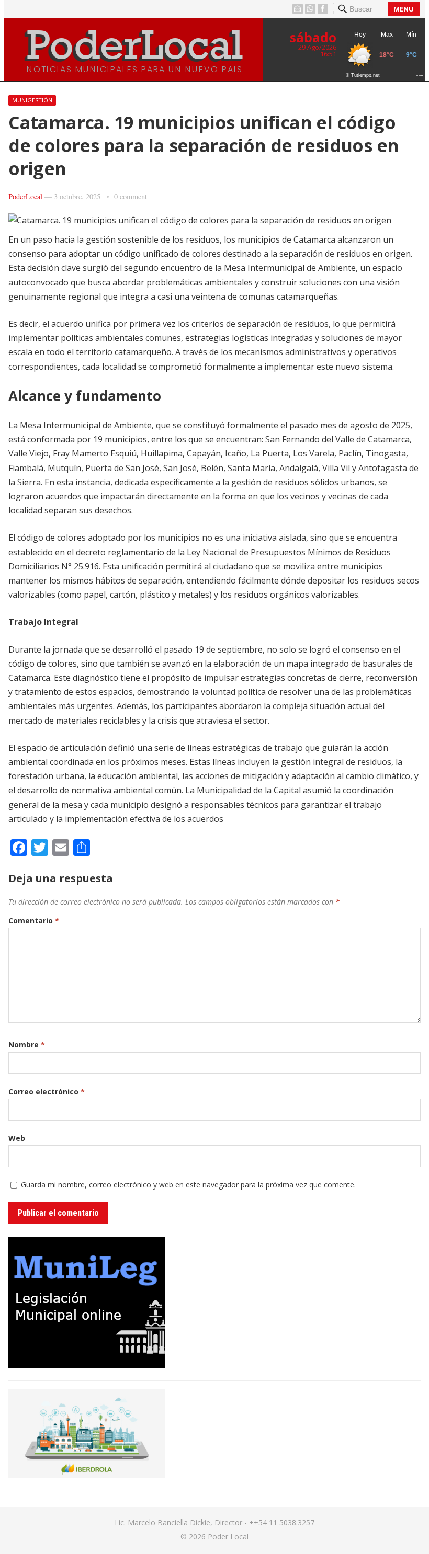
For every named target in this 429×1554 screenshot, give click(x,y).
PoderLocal (25, 196)
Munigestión (32, 100)
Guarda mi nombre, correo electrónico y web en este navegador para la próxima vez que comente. (188, 1185)
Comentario (33, 920)
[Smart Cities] (86, 1475)
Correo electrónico (46, 1091)
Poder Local (228, 1536)
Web (16, 1138)
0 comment (130, 196)
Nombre (26, 1044)
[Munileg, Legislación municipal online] (86, 1364)
